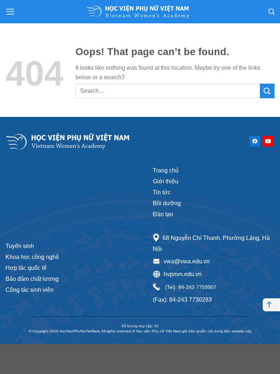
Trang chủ (166, 170)
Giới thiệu (165, 181)
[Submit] (267, 91)
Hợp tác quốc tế (26, 268)
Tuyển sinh (19, 246)
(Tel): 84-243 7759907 (190, 287)
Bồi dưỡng (167, 203)
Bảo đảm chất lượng (32, 279)
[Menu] (10, 11)
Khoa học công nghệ (32, 257)
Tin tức (162, 192)
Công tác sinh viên (29, 290)
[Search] (271, 11)
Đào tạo (163, 214)
